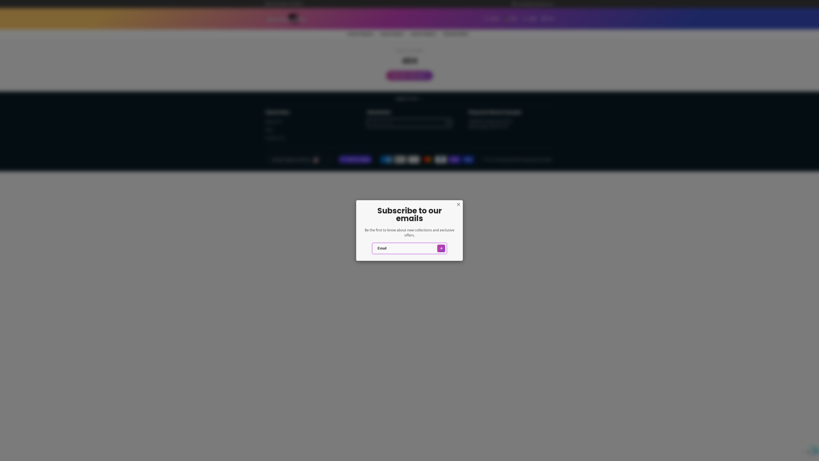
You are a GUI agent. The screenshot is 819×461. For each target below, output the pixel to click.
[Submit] (441, 248)
